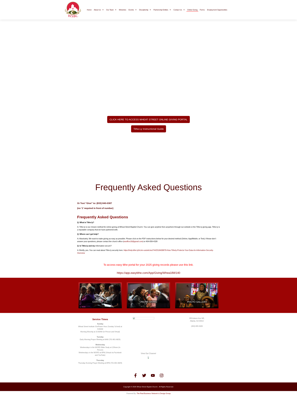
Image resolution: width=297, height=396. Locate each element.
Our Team (110, 10)
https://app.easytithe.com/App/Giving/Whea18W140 (148, 272)
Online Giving (192, 10)
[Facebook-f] (135, 375)
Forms (202, 10)
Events (131, 10)
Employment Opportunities (217, 10)
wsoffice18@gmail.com (133, 241)
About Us (97, 10)
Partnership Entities (160, 10)
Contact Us (177, 10)
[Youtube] (153, 375)
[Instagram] (162, 375)
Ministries (122, 10)
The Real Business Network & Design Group (154, 393)
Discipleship (143, 10)
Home (89, 10)
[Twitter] (144, 375)
